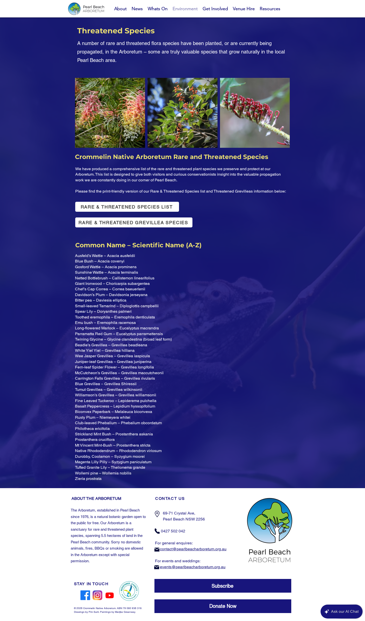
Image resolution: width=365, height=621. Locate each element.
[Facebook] (85, 595)
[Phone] (157, 531)
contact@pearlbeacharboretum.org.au (193, 549)
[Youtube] (109, 595)
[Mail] (156, 549)
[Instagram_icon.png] (97, 595)
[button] (222, 586)
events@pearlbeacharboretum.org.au (192, 567)
